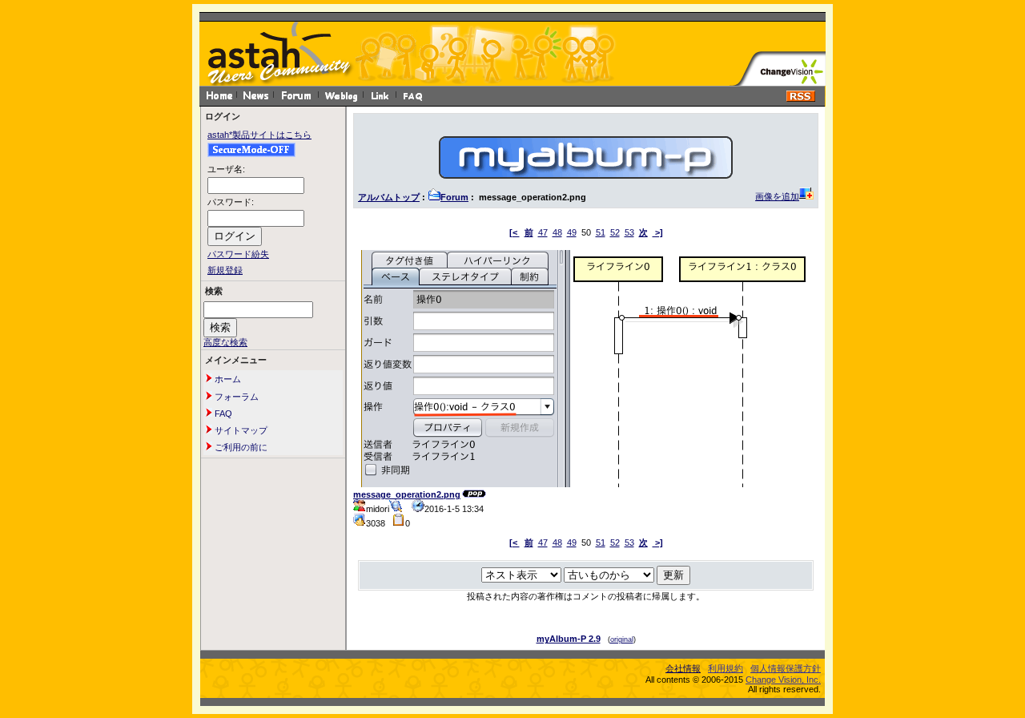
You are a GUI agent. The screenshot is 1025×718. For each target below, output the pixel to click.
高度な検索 (225, 342)
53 (629, 232)
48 (557, 232)
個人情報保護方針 (785, 668)
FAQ (222, 413)
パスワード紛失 (238, 254)
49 (572, 232)
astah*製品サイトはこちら (259, 134)
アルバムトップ (389, 197)
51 (600, 232)
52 (615, 232)
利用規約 (725, 668)
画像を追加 (777, 196)
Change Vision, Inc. (783, 679)
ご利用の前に (239, 447)
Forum (454, 197)
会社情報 (683, 668)
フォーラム (235, 396)
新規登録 (225, 270)
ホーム (226, 379)
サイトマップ (239, 430)
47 (543, 232)
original (621, 639)
